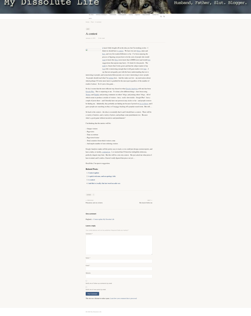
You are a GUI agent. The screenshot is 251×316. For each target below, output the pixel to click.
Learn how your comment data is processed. (123, 298)
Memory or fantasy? (101, 14)
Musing (131, 14)
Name (88, 258)
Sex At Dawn (143, 103)
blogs (139, 51)
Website (88, 273)
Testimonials (113, 14)
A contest (91, 180)
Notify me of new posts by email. (96, 289)
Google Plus (90, 91)
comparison (106, 152)
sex (104, 69)
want (104, 60)
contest (120, 51)
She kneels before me (145, 203)
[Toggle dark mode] (164, 16)
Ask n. (90, 18)
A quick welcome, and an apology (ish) (102, 176)
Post (92, 22)
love (149, 60)
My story (91, 14)
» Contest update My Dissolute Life (103, 219)
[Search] (161, 16)
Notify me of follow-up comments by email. (99, 283)
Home (87, 22)
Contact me (155, 14)
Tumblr (96, 94)
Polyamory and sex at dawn (94, 203)
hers (103, 54)
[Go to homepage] (125, 7)
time (144, 69)
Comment (89, 234)
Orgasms (137, 14)
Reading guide (122, 14)
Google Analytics (132, 88)
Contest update (93, 173)
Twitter (88, 94)
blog (116, 60)
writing (111, 78)
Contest (89, 194)
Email (88, 265)
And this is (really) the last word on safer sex (104, 183)
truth (104, 66)
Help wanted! (146, 14)
